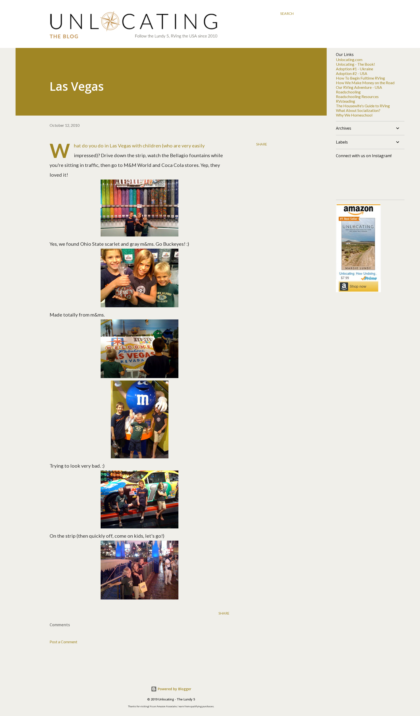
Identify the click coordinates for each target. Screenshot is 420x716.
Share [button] (261, 144)
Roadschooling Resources (357, 96)
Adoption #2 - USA (351, 73)
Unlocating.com (349, 59)
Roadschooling (348, 92)
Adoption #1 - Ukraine (354, 68)
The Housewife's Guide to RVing (363, 105)
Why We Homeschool (354, 115)
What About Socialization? (358, 110)
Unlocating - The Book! (355, 64)
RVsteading (345, 101)
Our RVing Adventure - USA (359, 87)
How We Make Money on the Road (365, 82)
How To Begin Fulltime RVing (360, 78)
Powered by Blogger (174, 689)
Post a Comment (63, 641)
